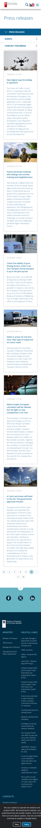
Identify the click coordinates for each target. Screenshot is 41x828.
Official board (7, 643)
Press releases (17, 32)
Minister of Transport (10, 638)
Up (20, 589)
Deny (17, 824)
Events (8, 39)
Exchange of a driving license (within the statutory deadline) (28, 726)
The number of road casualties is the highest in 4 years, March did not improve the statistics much (29, 782)
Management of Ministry (11, 647)
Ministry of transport (10, 802)
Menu (37, 5)
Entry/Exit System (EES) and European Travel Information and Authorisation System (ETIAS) (29, 673)
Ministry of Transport (11, 4)
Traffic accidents (27, 650)
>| (23, 577)
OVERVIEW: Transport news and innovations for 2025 (28, 749)
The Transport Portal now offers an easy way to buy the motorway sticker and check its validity (29, 738)
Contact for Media (15, 45)
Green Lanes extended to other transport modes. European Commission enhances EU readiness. (29, 701)
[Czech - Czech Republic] (31, 6)
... (36, 572)
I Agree (26, 824)
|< (4, 572)
